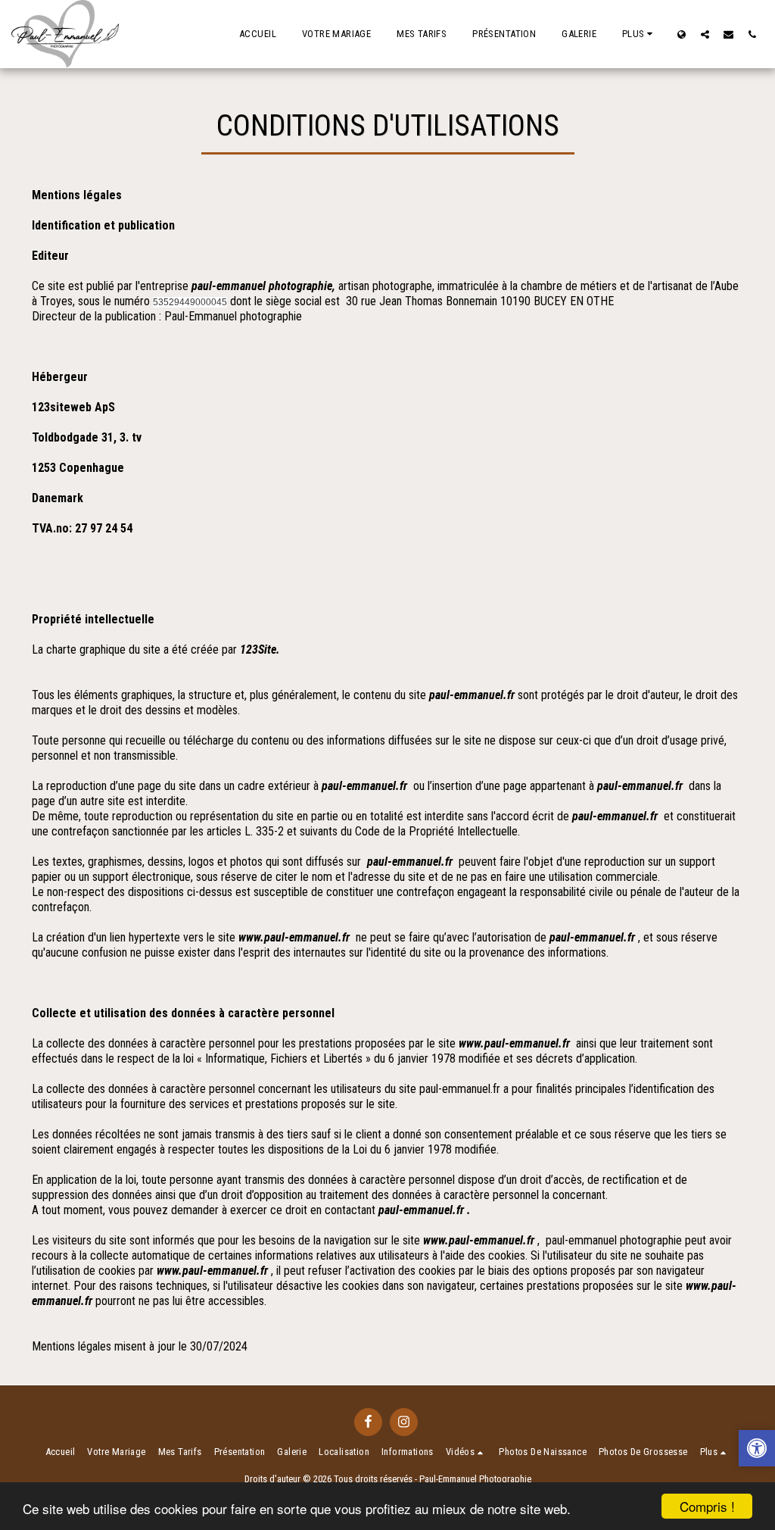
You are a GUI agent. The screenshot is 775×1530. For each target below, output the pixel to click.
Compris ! (707, 1506)
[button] (705, 34)
